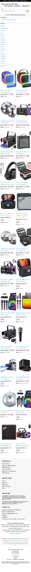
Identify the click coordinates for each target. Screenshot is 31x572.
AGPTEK (3, 26)
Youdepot (3, 61)
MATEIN (3, 40)
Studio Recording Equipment (8, 19)
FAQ (13, 4)
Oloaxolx (3, 44)
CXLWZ (3, 30)
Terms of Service (6, 469)
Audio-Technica (5, 28)
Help (16, 4)
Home (2, 4)
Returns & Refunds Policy (8, 465)
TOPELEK (3, 56)
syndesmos (4, 65)
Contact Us (17, 6)
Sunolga (3, 54)
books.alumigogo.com (15, 533)
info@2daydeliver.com (12, 513)
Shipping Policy (6, 467)
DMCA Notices (6, 473)
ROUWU (3, 49)
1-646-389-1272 (10, 511)
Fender (2, 35)
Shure (2, 51)
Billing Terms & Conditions (9, 471)
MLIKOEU (3, 42)
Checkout (25, 6)
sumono (3, 63)
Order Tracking (8, 6)
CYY (2, 33)
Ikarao (2, 37)
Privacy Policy (5, 464)
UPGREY (3, 58)
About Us (8, 4)
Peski (2, 47)
